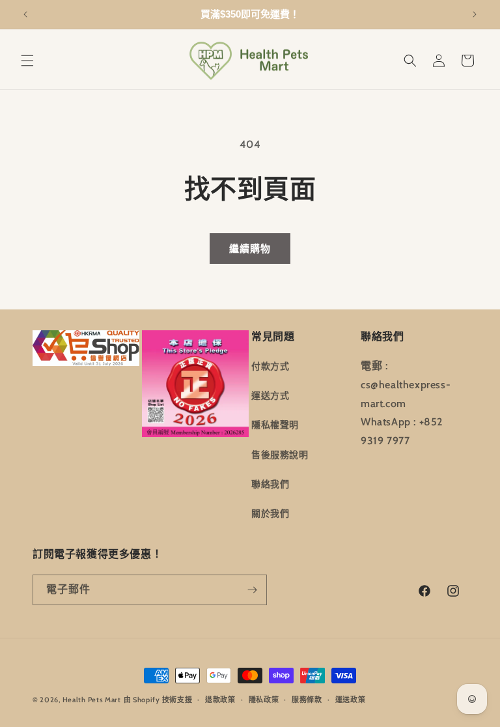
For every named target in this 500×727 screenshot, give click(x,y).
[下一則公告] (474, 14)
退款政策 (220, 699)
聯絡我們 (270, 484)
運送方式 (270, 395)
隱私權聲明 (275, 425)
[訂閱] (252, 590)
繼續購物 (250, 249)
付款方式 (270, 366)
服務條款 (307, 699)
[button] (27, 60)
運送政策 (350, 699)
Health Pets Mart (91, 699)
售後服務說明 (280, 455)
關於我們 (270, 513)
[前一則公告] (25, 14)
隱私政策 (264, 699)
